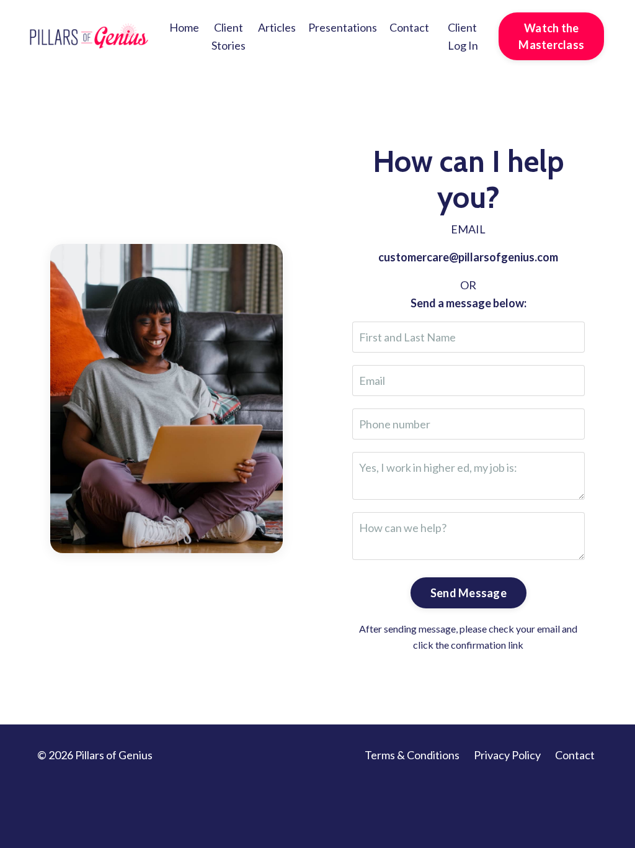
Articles (277, 27)
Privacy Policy (507, 755)
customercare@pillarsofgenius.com (468, 257)
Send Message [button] (468, 593)
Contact (409, 27)
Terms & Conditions (412, 755)
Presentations (342, 27)
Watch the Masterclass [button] (551, 36)
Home (184, 27)
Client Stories (228, 36)
